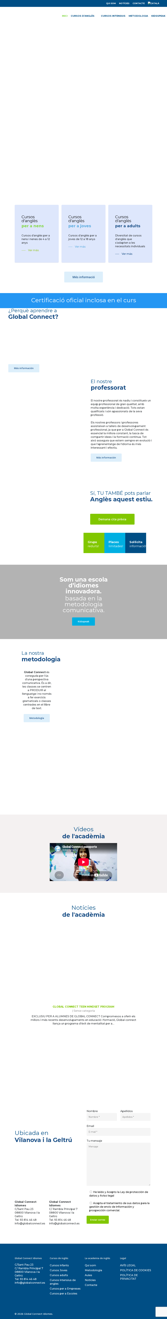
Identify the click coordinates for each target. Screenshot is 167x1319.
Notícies (124, 3)
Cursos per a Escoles (63, 1293)
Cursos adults (59, 1275)
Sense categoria (84, 1010)
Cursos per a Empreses (65, 1288)
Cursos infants (59, 1265)
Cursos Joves (58, 1270)
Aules (88, 1275)
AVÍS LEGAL (128, 1265)
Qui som (111, 3)
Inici (65, 15)
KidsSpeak (158, 15)
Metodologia (138, 15)
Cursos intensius (113, 15)
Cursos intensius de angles (63, 1282)
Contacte (139, 3)
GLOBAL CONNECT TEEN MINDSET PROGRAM (83, 1006)
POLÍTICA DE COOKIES (135, 1270)
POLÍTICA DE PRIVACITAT (129, 1277)
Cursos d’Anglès (82, 15)
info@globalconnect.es (30, 1282)
